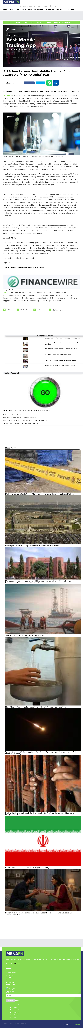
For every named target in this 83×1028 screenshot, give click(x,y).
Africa (39, 23)
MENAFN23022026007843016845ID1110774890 (23, 267)
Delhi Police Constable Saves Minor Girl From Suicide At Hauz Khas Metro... (39, 494)
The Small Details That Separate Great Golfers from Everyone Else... (20, 423)
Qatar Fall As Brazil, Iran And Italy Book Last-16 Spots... (60, 360)
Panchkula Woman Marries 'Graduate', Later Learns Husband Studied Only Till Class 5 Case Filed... (41, 914)
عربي (45, 6)
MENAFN (8, 91)
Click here (17, 964)
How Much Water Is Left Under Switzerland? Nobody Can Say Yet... (35, 707)
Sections (69, 9)
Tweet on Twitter (40, 82)
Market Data (38, 9)
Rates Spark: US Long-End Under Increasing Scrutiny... (60, 365)
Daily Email (16, 1012)
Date (6, 82)
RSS (14, 1017)
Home (5, 9)
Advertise (9, 980)
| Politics (47, 23)
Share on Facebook (29, 82)
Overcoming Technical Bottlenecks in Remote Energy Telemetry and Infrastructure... (25, 420)
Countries (59, 9)
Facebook (16, 1005)
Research (49, 9)
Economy (57, 23)
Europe (17, 23)
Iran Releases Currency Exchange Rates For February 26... (61, 348)
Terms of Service (11, 972)
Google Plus (16, 1010)
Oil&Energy (68, 23)
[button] (50, 6)
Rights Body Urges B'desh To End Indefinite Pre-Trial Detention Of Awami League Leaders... (39, 814)
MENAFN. (15, 1023)
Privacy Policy (10, 975)
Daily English (11, 989)
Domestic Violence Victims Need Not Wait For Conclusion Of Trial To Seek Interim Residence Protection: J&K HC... (39, 582)
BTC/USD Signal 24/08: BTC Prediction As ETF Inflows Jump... (62, 338)
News (12, 9)
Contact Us (9, 977)
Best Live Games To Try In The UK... (12, 414)
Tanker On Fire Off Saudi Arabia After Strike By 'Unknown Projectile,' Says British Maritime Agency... (42, 753)
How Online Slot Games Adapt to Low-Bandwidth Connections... (20, 417)
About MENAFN (10, 982)
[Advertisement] (32, 15)
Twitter (15, 1007)
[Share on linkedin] (56, 83)
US (8, 23)
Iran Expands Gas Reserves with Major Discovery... (27, 867)
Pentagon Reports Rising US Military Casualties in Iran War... (32, 546)
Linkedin (15, 1014)
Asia (31, 23)
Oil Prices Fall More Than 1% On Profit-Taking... (58, 354)
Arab (25, 23)
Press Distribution (24, 9)
